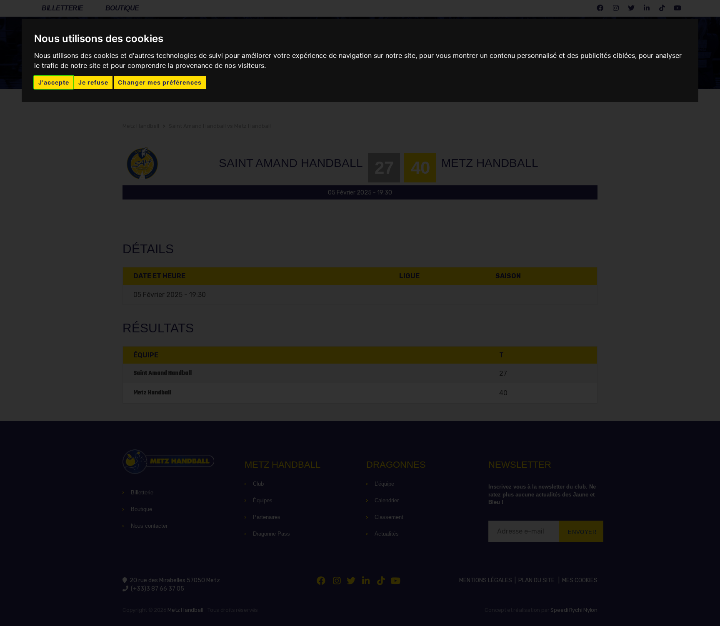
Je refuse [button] (93, 82)
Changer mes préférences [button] (160, 82)
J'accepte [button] (53, 82)
